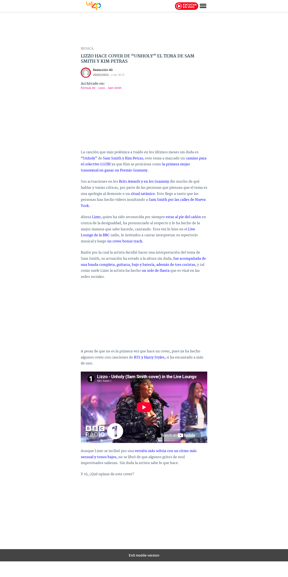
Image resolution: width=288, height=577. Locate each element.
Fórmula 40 (88, 88)
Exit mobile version (144, 555)
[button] (203, 5)
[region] (144, 29)
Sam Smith (115, 88)
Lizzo (102, 88)
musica (87, 49)
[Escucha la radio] (186, 6)
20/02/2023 (101, 74)
